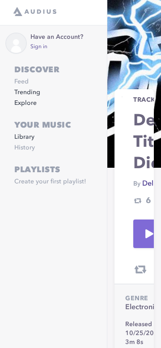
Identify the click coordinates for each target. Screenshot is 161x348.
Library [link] (24, 137)
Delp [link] (150, 183)
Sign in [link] (38, 47)
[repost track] (140, 269)
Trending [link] (27, 92)
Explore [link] (25, 103)
